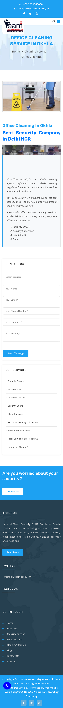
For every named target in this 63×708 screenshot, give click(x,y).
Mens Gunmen (15, 414)
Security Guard (15, 405)
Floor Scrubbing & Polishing (22, 438)
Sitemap (11, 661)
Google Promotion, (35, 691)
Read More (13, 552)
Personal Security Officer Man (23, 422)
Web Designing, (14, 691)
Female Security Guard (19, 430)
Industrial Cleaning (17, 447)
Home (16, 51)
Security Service (15, 381)
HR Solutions (14, 389)
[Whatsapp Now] (7, 686)
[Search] (53, 21)
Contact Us (13, 491)
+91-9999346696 (32, 4)
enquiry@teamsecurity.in (34, 8)
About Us (11, 628)
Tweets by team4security (16, 576)
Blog (9, 650)
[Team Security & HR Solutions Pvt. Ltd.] (13, 25)
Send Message (15, 353)
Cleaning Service (35, 51)
